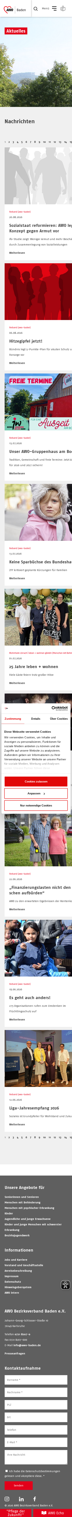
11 (50, 141)
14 (65, 141)
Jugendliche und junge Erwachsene (28, 1218)
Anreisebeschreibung (18, 1270)
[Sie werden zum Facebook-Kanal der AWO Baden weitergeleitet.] (34, 1498)
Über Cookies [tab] (59, 718)
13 (60, 141)
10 (44, 141)
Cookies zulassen (36, 781)
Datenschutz (13, 1281)
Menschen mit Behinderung (22, 1202)
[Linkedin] (21, 1498)
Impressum (11, 1276)
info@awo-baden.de (27, 1345)
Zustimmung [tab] (13, 718)
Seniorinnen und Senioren (22, 1196)
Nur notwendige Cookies (36, 805)
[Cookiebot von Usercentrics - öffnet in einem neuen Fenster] (52, 708)
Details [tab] (35, 718)
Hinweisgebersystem (18, 1287)
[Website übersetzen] (63, 8)
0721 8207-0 (22, 1334)
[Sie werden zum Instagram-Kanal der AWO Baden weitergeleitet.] (7, 1498)
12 (55, 141)
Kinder (9, 1213)
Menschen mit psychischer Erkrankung (29, 1207)
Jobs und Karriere (16, 1259)
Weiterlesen (17, 252)
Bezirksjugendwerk (17, 1235)
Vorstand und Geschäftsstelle (24, 1265)
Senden (18, 1485)
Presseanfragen (15, 1353)
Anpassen (34, 793)
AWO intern (12, 1292)
